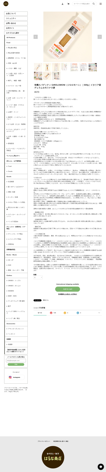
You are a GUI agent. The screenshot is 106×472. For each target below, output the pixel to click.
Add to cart (67, 289)
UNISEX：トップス (14, 280)
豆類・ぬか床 (12, 63)
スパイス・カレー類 (14, 86)
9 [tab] (47, 76)
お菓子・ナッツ (13, 112)
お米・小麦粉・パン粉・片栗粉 (16, 137)
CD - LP (10, 260)
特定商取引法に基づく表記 (60, 441)
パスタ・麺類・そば (14, 68)
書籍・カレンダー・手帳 (16, 270)
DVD (9, 265)
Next (100, 37)
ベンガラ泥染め (13, 221)
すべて (40, 313)
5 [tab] (74, 67)
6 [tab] (84, 67)
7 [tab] (93, 67)
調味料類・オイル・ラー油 (16, 58)
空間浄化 (11, 244)
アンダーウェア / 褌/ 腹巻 (16, 301)
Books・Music (12, 255)
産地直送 (11, 143)
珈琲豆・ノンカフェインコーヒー (16, 118)
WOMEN (11, 291)
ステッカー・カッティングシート (16, 215)
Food (8, 42)
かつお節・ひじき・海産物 (16, 124)
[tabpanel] (68, 37)
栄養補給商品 (11, 249)
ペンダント (11, 334)
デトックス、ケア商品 (15, 234)
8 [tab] (38, 76)
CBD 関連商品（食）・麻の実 (16, 92)
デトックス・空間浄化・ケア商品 (16, 227)
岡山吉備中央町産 (14, 53)
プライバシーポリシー (44, 441)
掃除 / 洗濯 (11, 192)
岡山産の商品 (12, 47)
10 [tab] (56, 76)
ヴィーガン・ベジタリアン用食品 (16, 149)
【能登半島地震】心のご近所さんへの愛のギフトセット (16, 350)
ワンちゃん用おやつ (13, 156)
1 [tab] (38, 67)
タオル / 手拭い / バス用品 (16, 202)
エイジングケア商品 (14, 239)
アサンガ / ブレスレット (16, 329)
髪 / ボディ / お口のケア (16, 187)
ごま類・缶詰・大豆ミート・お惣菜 (15, 74)
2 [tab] (47, 67)
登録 (15, 364)
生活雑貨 (11, 181)
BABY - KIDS (12, 296)
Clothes (9, 275)
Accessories (11, 323)
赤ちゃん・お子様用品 (14, 161)
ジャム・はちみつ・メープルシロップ (16, 130)
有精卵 (9, 339)
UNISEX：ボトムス (14, 286)
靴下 (9, 306)
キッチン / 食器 (13, 197)
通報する (46, 300)
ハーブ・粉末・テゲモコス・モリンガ (15, 106)
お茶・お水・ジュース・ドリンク (16, 99)
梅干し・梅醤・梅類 (14, 80)
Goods (10, 171)
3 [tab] (56, 67)
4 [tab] (65, 67)
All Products (11, 37)
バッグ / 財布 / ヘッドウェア (16, 312)
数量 (35, 274)
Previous (36, 37)
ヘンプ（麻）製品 (14, 318)
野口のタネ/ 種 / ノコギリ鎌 (16, 208)
